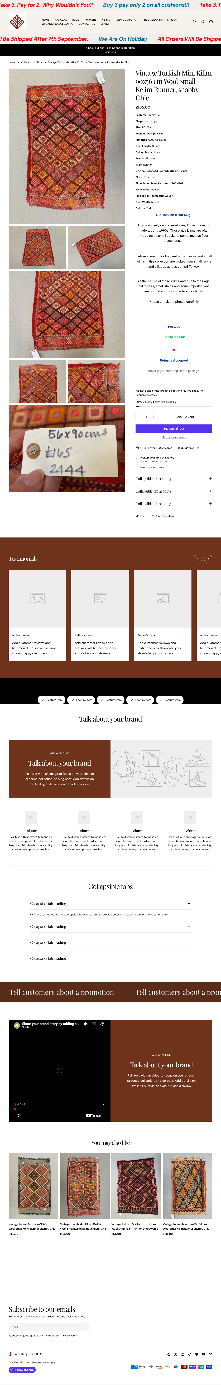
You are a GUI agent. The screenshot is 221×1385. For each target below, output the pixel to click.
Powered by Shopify (44, 1362)
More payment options (174, 437)
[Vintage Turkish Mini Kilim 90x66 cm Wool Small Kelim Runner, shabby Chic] (136, 1186)
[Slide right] (208, 559)
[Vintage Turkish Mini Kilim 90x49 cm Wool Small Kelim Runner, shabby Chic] (85, 1186)
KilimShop (24, 1362)
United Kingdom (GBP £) (28, 1354)
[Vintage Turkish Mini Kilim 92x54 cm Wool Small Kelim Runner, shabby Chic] (188, 1186)
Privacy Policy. (69, 1335)
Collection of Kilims (31, 62)
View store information (152, 467)
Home (12, 62)
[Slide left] (198, 559)
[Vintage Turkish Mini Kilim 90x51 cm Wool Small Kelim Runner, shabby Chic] (33, 1186)
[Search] (194, 21)
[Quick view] (53, 1161)
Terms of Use (51, 1335)
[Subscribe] (85, 1327)
